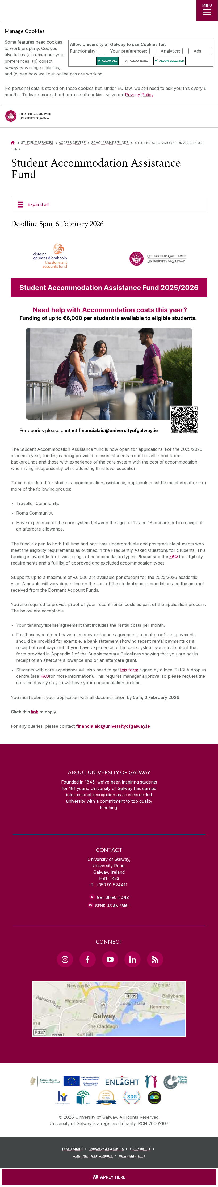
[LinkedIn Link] (132, 959)
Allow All (109, 60)
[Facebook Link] (87, 959)
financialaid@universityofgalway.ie (113, 726)
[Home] (13, 143)
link (34, 711)
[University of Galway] (28, 117)
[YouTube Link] (110, 959)
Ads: (198, 50)
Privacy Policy (139, 94)
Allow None (139, 60)
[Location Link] (109, 1032)
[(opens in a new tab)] (65, 1086)
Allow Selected (171, 60)
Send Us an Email (113, 905)
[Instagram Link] (65, 959)
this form (129, 669)
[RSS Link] (155, 959)
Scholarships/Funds (110, 143)
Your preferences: (128, 50)
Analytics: (170, 50)
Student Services (37, 143)
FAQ (173, 556)
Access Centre (72, 143)
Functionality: (83, 50)
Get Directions (113, 897)
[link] (64, 1081)
